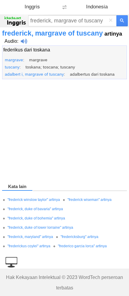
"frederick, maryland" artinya (30, 237)
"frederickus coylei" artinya (29, 246)
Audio (10, 41)
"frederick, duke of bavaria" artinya (35, 209)
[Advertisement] (64, 132)
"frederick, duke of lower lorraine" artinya (40, 227)
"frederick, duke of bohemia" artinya (36, 218)
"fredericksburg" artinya (79, 237)
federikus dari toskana (26, 49)
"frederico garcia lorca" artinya (82, 246)
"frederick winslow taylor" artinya (34, 200)
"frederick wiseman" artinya (90, 200)
